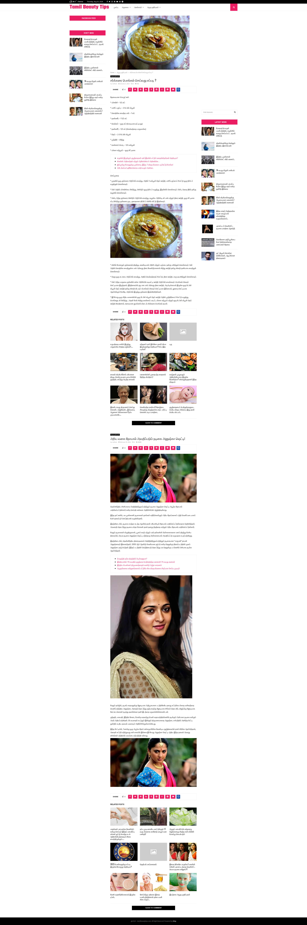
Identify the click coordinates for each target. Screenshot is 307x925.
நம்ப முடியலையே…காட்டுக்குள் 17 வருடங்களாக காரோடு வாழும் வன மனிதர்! (153, 832)
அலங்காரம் (138, 7)
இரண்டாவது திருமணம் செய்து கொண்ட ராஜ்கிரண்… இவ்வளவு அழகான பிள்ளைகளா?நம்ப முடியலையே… (122, 411)
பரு (170, 344)
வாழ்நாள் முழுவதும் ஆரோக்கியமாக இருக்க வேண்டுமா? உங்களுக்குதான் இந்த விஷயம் (183, 378)
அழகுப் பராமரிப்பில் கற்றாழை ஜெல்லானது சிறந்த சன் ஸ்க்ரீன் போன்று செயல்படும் (181, 832)
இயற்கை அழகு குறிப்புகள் (179, 894)
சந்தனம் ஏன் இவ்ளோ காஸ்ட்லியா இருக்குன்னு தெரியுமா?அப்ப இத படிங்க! (153, 347)
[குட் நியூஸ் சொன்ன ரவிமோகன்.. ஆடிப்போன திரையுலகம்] (207, 256)
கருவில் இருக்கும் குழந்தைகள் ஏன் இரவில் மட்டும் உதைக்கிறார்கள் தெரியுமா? (147, 158)
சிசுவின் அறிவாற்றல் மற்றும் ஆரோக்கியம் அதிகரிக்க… (138, 161)
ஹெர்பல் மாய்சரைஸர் (148, 864)
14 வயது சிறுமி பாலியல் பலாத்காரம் (93, 82)
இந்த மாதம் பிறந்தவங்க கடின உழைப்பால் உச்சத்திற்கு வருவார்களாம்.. (225, 214)
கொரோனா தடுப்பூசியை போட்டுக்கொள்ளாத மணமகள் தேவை (225, 242)
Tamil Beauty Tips (89, 7)
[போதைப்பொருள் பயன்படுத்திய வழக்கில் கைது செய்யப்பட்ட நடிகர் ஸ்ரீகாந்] (76, 42)
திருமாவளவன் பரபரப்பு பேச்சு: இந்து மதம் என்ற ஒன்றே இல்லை (93, 97)
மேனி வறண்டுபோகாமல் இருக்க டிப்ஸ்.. (122, 895)
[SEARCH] (234, 112)
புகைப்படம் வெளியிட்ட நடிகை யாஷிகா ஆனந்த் (225, 227)
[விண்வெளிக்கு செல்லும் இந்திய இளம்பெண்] (76, 57)
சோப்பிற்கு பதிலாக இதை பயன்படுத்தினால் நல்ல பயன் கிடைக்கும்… (151, 897)
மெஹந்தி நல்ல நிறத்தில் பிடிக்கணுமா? (132, 558)
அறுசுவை (125, 7)
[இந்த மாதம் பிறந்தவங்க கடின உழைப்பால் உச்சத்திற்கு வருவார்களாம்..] (207, 214)
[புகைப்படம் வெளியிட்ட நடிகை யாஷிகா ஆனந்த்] (207, 229)
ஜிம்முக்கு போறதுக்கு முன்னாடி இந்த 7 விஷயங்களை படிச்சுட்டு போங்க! (145, 164)
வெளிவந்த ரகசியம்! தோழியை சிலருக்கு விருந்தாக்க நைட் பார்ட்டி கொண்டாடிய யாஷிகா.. (153, 410)
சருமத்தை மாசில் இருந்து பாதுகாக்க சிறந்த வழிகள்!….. (121, 345)
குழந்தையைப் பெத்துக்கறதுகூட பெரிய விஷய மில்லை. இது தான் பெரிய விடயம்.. (182, 410)
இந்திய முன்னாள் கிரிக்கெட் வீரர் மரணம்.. (93, 68)
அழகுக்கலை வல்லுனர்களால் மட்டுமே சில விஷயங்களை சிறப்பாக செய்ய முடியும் (148, 568)
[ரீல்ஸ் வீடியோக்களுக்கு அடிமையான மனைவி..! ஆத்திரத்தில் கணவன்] (76, 111)
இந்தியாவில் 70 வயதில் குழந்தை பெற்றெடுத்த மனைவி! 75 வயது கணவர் (146, 562)
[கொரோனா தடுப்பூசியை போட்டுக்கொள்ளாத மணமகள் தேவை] (207, 242)
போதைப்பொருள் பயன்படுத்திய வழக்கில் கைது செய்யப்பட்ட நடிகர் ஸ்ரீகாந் (94, 43)
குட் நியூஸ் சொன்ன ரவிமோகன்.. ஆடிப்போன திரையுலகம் (225, 255)
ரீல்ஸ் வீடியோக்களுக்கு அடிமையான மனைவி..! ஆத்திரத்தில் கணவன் (93, 111)
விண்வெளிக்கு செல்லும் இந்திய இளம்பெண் (93, 55)
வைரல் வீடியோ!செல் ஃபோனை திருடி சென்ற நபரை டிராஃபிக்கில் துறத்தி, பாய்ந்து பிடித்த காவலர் (123, 377)
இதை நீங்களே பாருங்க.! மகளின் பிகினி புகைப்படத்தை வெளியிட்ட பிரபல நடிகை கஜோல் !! (182, 867)
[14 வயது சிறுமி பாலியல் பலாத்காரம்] (76, 84)
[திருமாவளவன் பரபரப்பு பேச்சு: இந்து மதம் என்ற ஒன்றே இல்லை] (76, 97)
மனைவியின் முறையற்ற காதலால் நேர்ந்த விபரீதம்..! (153, 375)
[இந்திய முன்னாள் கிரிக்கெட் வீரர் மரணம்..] (76, 70)
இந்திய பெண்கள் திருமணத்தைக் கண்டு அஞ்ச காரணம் (139, 565)
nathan (114, 84)
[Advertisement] (219, 57)
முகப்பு (116, 7)
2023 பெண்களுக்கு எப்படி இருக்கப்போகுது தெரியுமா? (121, 865)
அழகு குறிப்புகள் (153, 7)
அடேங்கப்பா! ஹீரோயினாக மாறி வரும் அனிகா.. (135, 168)
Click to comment (153, 423)
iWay (174, 921)
